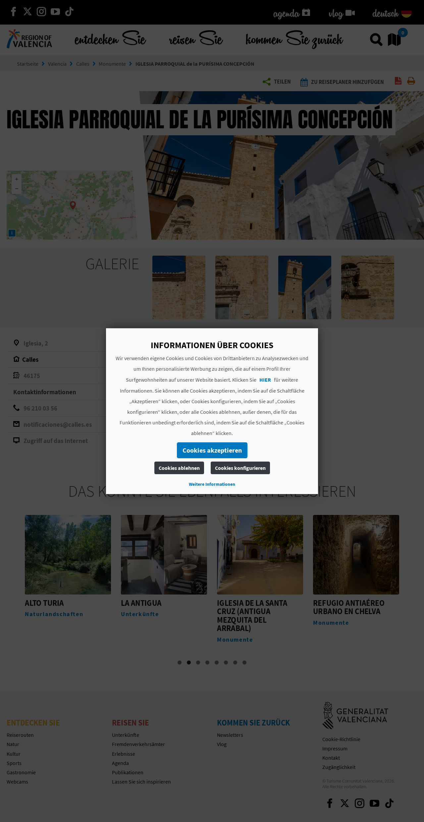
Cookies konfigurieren (240, 468)
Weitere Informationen (212, 484)
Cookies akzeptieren (212, 450)
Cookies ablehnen (179, 468)
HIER (265, 379)
